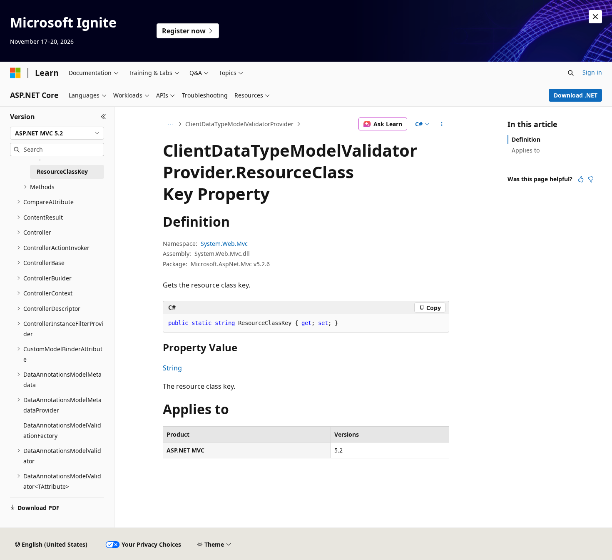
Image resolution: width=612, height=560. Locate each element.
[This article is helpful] (581, 179)
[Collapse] (103, 116)
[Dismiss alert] (595, 16)
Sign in (592, 72)
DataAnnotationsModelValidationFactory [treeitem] (62, 430)
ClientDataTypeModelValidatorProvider (239, 124)
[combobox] (57, 133)
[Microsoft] (15, 73)
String (172, 367)
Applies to (526, 150)
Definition (526, 139)
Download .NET (575, 95)
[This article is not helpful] (591, 179)
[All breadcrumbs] (170, 124)
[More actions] (442, 124)
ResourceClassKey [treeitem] (62, 171)
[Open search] (570, 72)
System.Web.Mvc (224, 244)
